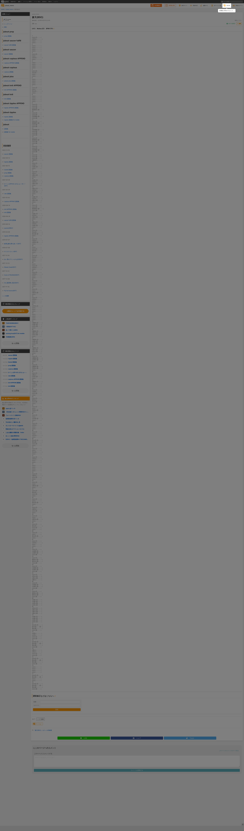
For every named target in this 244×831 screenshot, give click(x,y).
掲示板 (228, 5)
